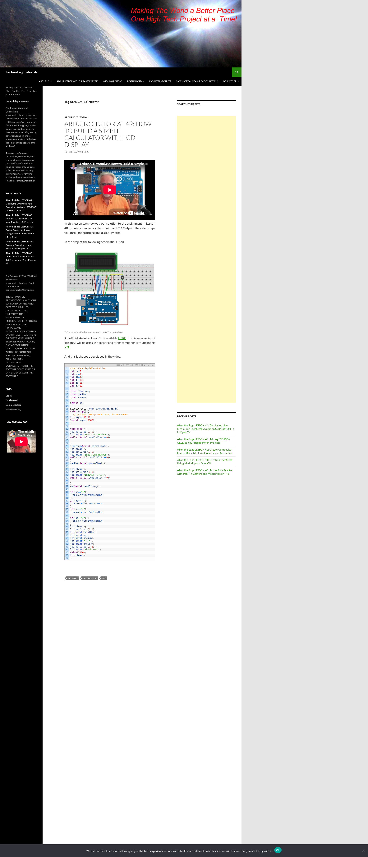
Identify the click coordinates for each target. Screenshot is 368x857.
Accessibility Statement (17, 101)
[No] (363, 851)
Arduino (70, 117)
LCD (104, 578)
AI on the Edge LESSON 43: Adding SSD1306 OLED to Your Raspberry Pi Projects (203, 441)
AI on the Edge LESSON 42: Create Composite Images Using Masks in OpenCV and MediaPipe (205, 451)
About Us (44, 81)
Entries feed (12, 400)
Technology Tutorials (22, 72)
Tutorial (82, 117)
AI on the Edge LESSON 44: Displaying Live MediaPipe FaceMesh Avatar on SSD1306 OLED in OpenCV (205, 429)
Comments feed (13, 404)
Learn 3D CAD (134, 81)
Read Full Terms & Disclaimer (20, 180)
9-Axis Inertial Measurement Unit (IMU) (197, 81)
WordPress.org (13, 409)
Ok (278, 850)
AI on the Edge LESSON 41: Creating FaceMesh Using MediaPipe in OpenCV (204, 461)
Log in (9, 395)
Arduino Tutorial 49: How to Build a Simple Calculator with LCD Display (108, 134)
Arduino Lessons (112, 81)
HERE (122, 338)
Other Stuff (229, 81)
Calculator (90, 578)
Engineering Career (160, 81)
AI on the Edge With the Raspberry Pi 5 (77, 81)
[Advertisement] (206, 259)
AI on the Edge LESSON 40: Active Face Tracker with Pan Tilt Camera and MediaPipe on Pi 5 (205, 472)
